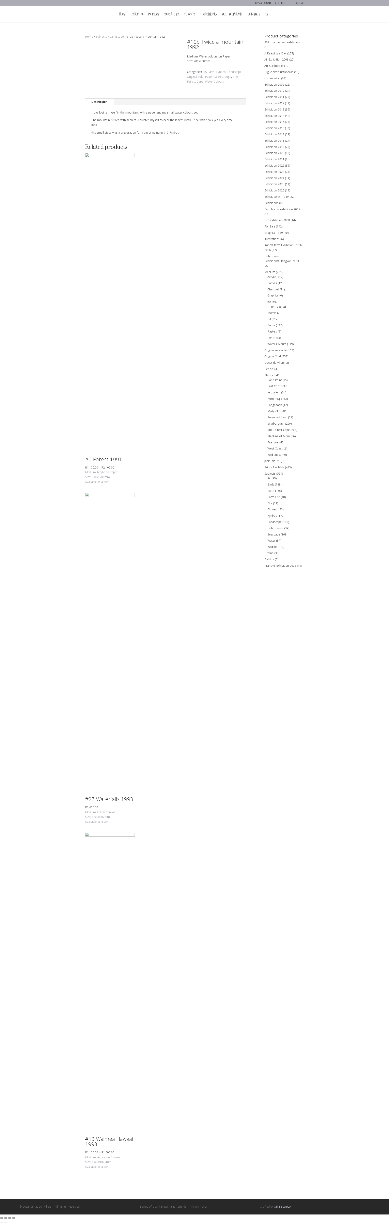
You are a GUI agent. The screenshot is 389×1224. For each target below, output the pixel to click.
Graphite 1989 (273, 233)
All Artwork (232, 15)
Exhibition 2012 (274, 103)
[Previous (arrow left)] (1, 1222)
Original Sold (195, 77)
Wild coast (274, 455)
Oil (269, 319)
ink (269, 302)
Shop (135, 15)
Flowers (272, 509)
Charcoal (273, 289)
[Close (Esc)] (1, 1218)
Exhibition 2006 (274, 84)
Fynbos (221, 72)
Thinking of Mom (278, 436)
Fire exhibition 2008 (277, 220)
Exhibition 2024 (274, 178)
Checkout (281, 3)
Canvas (272, 283)
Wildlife (272, 547)
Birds (270, 484)
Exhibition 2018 (274, 140)
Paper (209, 77)
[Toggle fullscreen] (9, 1218)
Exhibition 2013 (274, 109)
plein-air (269, 461)
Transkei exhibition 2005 (280, 565)
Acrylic (271, 277)
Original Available (275, 350)
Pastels (272, 331)
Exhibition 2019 (274, 147)
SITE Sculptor (283, 1206)
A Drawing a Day (275, 53)
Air (204, 72)
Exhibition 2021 (274, 159)
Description (99, 102)
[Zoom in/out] (13, 1218)
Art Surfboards (273, 66)
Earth (211, 72)
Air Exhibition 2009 (276, 59)
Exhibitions (209, 15)
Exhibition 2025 (274, 184)
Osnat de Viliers (274, 362)
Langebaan (274, 405)
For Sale (269, 226)
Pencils (269, 369)
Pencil (271, 338)
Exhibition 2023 (274, 172)
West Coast (275, 448)
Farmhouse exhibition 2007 (282, 209)
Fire (269, 503)
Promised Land (277, 417)
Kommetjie (274, 399)
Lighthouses (275, 528)
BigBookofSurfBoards (278, 72)
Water (271, 540)
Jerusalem (273, 392)
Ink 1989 (276, 306)
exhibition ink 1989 (276, 197)
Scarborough (222, 77)
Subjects (171, 15)
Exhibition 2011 (274, 97)
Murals (271, 313)
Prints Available (274, 467)
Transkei (273, 442)
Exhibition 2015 (274, 122)
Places (190, 15)
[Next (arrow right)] (5, 1222)
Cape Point (274, 380)
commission (272, 78)
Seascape (273, 534)
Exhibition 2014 (274, 116)
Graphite (273, 295)
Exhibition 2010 (274, 90)
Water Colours (214, 81)
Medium (153, 15)
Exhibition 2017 (274, 134)
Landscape (117, 36)
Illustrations (272, 239)
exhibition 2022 (274, 165)
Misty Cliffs (274, 411)
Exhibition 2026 (274, 190)
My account (263, 3)
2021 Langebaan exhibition (282, 42)
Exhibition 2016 (274, 128)
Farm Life (273, 497)
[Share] (5, 1218)
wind (270, 553)
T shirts (269, 559)
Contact (254, 15)
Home (123, 15)
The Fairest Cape (278, 430)
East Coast (274, 386)
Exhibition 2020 (274, 153)
